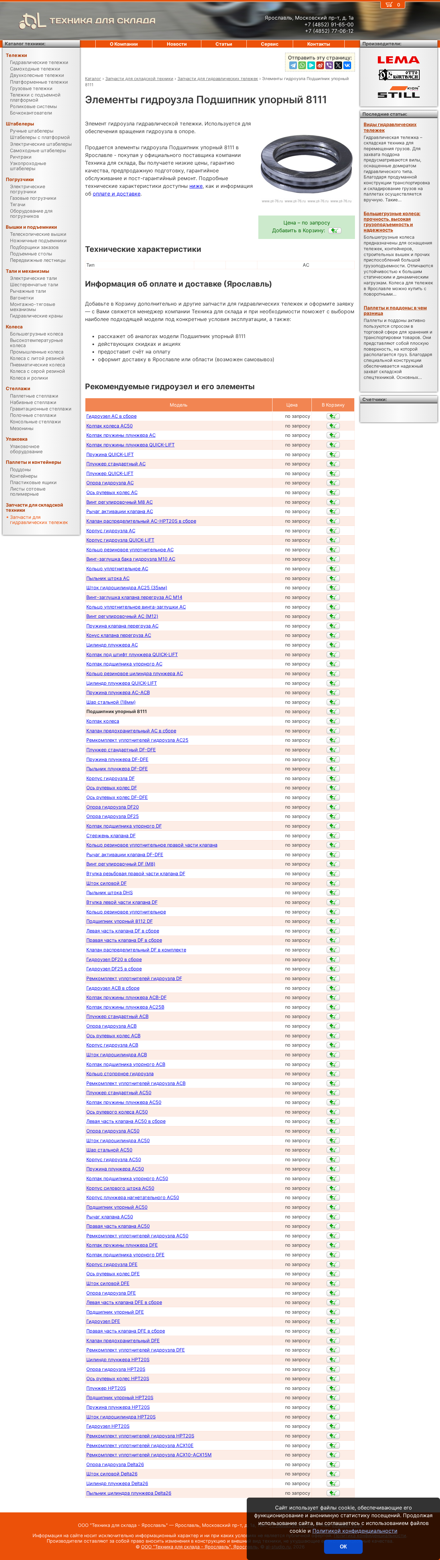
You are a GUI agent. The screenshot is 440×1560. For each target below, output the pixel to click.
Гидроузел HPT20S (107, 1426)
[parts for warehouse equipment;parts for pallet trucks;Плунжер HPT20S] (333, 1388)
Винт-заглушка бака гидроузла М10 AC (130, 559)
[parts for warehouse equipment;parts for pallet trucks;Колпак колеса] (333, 721)
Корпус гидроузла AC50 (113, 1159)
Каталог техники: (25, 43)
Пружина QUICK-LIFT (110, 454)
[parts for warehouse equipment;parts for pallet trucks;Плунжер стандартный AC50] (333, 1092)
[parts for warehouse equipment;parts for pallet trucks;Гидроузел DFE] (333, 1321)
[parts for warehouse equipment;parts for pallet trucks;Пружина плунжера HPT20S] (333, 1407)
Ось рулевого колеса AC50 (117, 1112)
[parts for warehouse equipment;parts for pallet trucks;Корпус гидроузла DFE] (333, 1264)
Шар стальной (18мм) (111, 702)
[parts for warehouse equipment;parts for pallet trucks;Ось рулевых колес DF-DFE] (333, 797)
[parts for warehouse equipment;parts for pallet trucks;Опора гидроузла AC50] (333, 1131)
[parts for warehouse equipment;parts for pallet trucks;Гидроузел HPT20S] (333, 1426)
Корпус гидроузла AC (110, 530)
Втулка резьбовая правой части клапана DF (135, 873)
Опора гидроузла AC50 (112, 1130)
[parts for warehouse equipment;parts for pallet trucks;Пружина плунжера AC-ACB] (333, 692)
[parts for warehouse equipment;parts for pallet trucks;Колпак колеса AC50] (333, 426)
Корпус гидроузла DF (110, 778)
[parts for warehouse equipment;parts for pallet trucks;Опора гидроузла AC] (333, 483)
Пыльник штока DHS (109, 892)
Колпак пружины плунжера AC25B (125, 1007)
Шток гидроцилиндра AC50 (118, 1140)
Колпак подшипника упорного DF (124, 826)
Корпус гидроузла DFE (112, 1264)
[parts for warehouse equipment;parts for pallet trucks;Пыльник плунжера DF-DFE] (333, 769)
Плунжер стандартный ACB (117, 1016)
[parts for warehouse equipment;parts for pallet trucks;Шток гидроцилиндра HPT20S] (333, 1417)
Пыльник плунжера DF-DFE (117, 768)
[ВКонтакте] (347, 65)
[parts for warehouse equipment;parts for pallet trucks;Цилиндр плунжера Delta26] (333, 1483)
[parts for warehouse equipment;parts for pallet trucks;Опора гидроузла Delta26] (333, 1464)
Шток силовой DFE (107, 1283)
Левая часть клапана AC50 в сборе (126, 1121)
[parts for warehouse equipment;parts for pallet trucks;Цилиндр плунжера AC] (333, 645)
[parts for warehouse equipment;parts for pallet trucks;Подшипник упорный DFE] (333, 1312)
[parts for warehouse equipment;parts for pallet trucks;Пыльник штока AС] (333, 578)
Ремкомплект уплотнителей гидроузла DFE (135, 1350)
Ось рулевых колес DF (111, 787)
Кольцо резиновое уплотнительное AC (130, 549)
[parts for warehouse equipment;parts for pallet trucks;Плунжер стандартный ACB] (333, 1016)
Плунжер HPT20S (106, 1388)
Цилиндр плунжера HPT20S (117, 1359)
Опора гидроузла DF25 (112, 816)
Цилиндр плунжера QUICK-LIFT (121, 683)
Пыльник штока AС (107, 578)
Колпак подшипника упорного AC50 (127, 1178)
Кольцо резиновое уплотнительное (126, 911)
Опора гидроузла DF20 (112, 807)
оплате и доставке (116, 193)
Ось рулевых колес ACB (113, 1035)
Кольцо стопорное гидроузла (120, 1073)
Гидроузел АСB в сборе (112, 988)
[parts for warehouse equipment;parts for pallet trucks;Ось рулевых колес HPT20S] (333, 1378)
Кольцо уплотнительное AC (117, 568)
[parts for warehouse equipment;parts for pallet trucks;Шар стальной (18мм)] (333, 702)
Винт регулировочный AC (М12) (122, 616)
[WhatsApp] (302, 65)
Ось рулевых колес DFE (113, 1273)
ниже (196, 186)
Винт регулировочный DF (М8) (120, 864)
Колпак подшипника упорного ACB (125, 1064)
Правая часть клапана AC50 (118, 1226)
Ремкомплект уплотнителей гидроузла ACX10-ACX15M (149, 1454)
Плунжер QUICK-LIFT (109, 473)
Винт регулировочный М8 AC (119, 502)
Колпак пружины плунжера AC (121, 435)
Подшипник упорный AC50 (117, 1207)
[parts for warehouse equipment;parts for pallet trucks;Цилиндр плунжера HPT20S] (333, 1359)
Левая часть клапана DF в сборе (122, 930)
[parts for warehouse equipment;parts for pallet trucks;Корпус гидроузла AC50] (333, 1159)
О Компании (124, 44)
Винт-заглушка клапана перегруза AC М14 (134, 597)
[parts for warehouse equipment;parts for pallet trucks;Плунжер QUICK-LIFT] (333, 473)
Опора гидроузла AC (110, 482)
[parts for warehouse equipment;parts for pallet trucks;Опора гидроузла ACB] (333, 1026)
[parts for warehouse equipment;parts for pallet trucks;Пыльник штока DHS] (333, 892)
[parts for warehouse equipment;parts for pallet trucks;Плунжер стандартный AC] (333, 464)
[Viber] (329, 65)
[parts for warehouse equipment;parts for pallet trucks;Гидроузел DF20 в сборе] (333, 959)
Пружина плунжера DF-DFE (117, 759)
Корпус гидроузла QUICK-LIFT (120, 540)
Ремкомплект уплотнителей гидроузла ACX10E (140, 1445)
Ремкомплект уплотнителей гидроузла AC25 (137, 740)
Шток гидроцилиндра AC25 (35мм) (126, 587)
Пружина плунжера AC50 (115, 1168)
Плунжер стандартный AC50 (118, 1092)
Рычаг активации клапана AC (119, 511)
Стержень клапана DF (111, 835)
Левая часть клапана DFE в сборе (124, 1302)
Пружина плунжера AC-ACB (118, 692)
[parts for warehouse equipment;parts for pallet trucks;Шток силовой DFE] (333, 1283)
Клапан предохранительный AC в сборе (131, 730)
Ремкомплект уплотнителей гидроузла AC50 (137, 1235)
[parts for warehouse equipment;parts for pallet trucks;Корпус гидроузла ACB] (333, 1045)
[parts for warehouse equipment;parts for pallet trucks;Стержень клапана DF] (333, 835)
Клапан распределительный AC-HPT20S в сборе (141, 521)
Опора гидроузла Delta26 (115, 1464)
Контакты (318, 44)
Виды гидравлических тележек (390, 127)
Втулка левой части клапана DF (122, 902)
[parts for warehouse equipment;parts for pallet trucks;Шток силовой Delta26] (333, 1474)
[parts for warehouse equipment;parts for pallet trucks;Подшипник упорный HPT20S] (333, 1397)
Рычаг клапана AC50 (109, 1216)
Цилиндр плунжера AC (112, 644)
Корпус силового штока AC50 (120, 1188)
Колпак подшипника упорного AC (124, 663)
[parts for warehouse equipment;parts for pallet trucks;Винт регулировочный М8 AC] (333, 502)
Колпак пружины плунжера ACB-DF (126, 997)
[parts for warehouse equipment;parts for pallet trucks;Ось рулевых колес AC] (333, 492)
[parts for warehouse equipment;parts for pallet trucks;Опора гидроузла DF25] (333, 816)
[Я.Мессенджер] (311, 65)
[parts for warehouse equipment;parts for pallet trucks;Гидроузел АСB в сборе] (333, 988)
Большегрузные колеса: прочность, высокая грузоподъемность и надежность (392, 222)
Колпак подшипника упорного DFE (125, 1254)
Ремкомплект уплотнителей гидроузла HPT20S (140, 1435)
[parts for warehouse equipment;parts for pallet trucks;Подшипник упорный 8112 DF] (333, 921)
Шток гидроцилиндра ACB (116, 1054)
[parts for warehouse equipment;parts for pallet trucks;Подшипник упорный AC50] (333, 1207)
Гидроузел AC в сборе (111, 416)
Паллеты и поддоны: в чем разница (395, 310)
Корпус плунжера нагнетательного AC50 (132, 1197)
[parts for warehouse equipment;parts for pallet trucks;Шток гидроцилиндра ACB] (333, 1054)
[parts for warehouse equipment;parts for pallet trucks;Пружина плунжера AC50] (333, 1169)
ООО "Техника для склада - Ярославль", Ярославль (199, 1546)
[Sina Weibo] (320, 65)
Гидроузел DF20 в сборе (114, 959)
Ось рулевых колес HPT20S (117, 1378)
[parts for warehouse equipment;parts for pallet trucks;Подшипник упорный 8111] (334, 230)
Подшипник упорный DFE (115, 1312)
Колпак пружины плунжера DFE (122, 1245)
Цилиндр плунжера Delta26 (117, 1483)
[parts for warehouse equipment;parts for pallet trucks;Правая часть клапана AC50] (333, 1226)
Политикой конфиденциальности (354, 1531)
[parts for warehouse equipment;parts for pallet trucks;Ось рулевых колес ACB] (333, 1035)
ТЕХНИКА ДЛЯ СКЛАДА (103, 21)
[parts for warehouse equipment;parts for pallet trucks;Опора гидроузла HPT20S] (333, 1369)
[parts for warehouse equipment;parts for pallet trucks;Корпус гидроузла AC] (333, 531)
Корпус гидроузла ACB (112, 1045)
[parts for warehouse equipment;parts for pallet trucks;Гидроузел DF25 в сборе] (333, 969)
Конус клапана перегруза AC (118, 635)
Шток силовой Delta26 (112, 1473)
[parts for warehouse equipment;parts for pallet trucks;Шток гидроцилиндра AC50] (333, 1140)
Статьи (223, 44)
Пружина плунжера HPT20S (118, 1407)
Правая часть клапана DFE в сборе (125, 1331)
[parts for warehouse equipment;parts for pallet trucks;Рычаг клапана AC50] (333, 1217)
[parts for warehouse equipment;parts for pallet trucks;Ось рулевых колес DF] (333, 788)
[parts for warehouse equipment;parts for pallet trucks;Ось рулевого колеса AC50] (333, 1112)
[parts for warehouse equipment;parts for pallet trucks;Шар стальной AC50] (333, 1150)
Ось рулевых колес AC (112, 492)
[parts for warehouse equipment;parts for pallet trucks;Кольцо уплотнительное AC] (333, 568)
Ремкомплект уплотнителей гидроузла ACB (136, 1083)
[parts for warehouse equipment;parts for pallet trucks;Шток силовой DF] (333, 883)
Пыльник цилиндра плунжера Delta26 (128, 1493)
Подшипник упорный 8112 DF (119, 921)
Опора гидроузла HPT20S (115, 1369)
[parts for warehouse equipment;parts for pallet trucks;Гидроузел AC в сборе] (333, 416)
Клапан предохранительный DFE (123, 1340)
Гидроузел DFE (103, 1321)
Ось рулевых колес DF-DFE (117, 797)
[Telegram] (293, 65)
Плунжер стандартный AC (116, 463)
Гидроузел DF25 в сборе (114, 968)
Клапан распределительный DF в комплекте (136, 949)
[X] (338, 65)
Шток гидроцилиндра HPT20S (121, 1416)
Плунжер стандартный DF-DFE (121, 749)
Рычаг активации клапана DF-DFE (124, 854)
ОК (343, 1546)
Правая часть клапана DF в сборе (124, 940)
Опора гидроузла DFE (111, 1293)
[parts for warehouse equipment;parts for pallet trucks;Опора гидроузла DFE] (333, 1293)
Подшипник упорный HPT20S (119, 1397)
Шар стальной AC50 (109, 1149)
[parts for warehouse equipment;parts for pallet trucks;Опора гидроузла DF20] (333, 807)
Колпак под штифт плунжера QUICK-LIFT (132, 654)
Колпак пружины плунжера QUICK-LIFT (130, 444)
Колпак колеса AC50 (109, 425)
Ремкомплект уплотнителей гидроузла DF (134, 978)
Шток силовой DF (106, 883)
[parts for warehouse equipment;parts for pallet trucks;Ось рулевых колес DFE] (333, 1274)
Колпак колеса (102, 721)
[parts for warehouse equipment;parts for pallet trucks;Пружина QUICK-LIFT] (333, 454)
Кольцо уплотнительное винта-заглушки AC (136, 607)
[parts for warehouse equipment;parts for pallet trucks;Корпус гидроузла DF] (333, 778)
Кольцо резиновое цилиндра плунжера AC (134, 673)
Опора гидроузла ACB (111, 1026)
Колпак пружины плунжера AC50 (123, 1102)
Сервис (269, 44)
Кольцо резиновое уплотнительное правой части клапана (151, 845)
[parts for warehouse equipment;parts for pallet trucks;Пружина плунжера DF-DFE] (333, 759)
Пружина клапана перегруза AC (122, 626)
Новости (177, 44)
